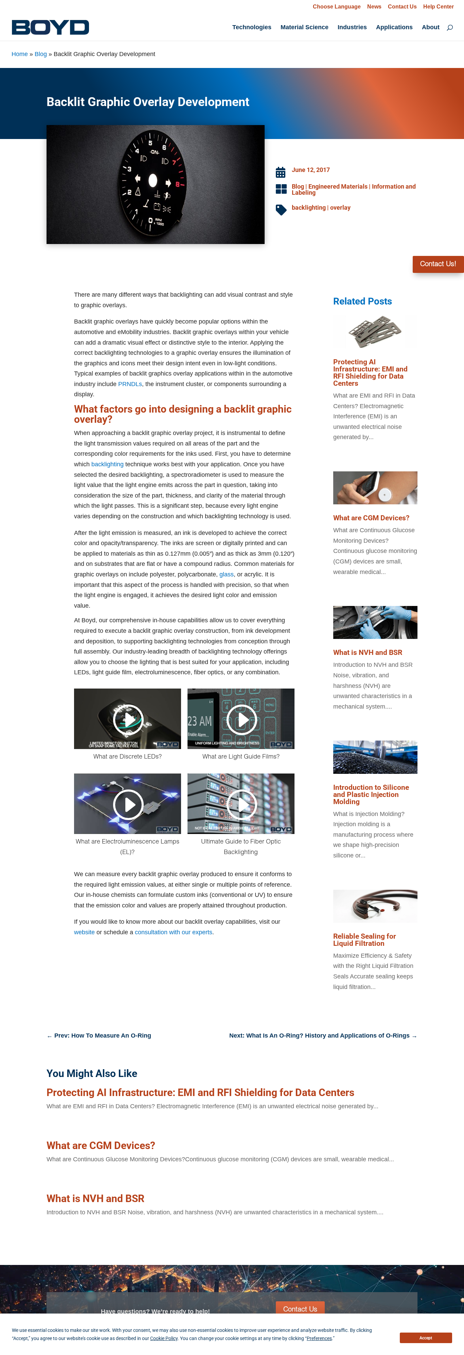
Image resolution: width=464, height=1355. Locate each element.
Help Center (438, 7)
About (431, 28)
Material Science (304, 28)
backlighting (309, 207)
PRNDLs (130, 384)
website (85, 932)
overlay (340, 207)
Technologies (251, 28)
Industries (352, 28)
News (374, 7)
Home (20, 54)
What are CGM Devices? (371, 518)
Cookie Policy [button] (164, 1338)
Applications (394, 28)
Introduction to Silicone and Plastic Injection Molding (371, 794)
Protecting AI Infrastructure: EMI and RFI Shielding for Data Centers (370, 372)
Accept (426, 1338)
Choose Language (337, 7)
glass (226, 574)
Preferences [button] (319, 1338)
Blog (41, 54)
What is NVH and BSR (367, 652)
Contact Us (402, 7)
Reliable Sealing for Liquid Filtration (364, 940)
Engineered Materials (338, 186)
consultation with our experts (173, 932)
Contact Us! (438, 264)
